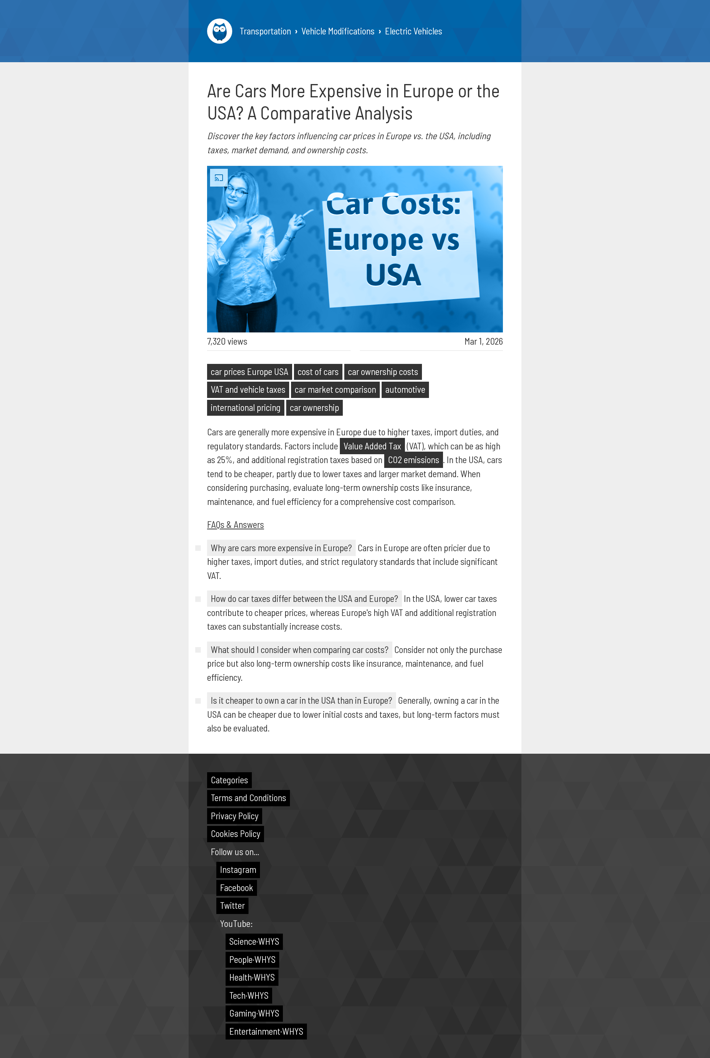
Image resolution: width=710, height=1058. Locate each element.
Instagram (238, 869)
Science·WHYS (254, 941)
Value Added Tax (372, 445)
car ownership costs (383, 371)
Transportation (265, 30)
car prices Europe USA (249, 371)
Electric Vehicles (413, 30)
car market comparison (335, 389)
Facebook (236, 887)
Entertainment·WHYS (266, 1031)
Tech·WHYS (248, 995)
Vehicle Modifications (338, 30)
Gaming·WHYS (254, 1012)
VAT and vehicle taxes (248, 389)
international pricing (246, 407)
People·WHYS (252, 959)
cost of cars (318, 371)
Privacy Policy (234, 815)
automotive (405, 389)
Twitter (232, 905)
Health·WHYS (252, 976)
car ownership (314, 407)
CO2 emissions (413, 459)
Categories (229, 779)
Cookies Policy (235, 833)
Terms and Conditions (248, 797)
